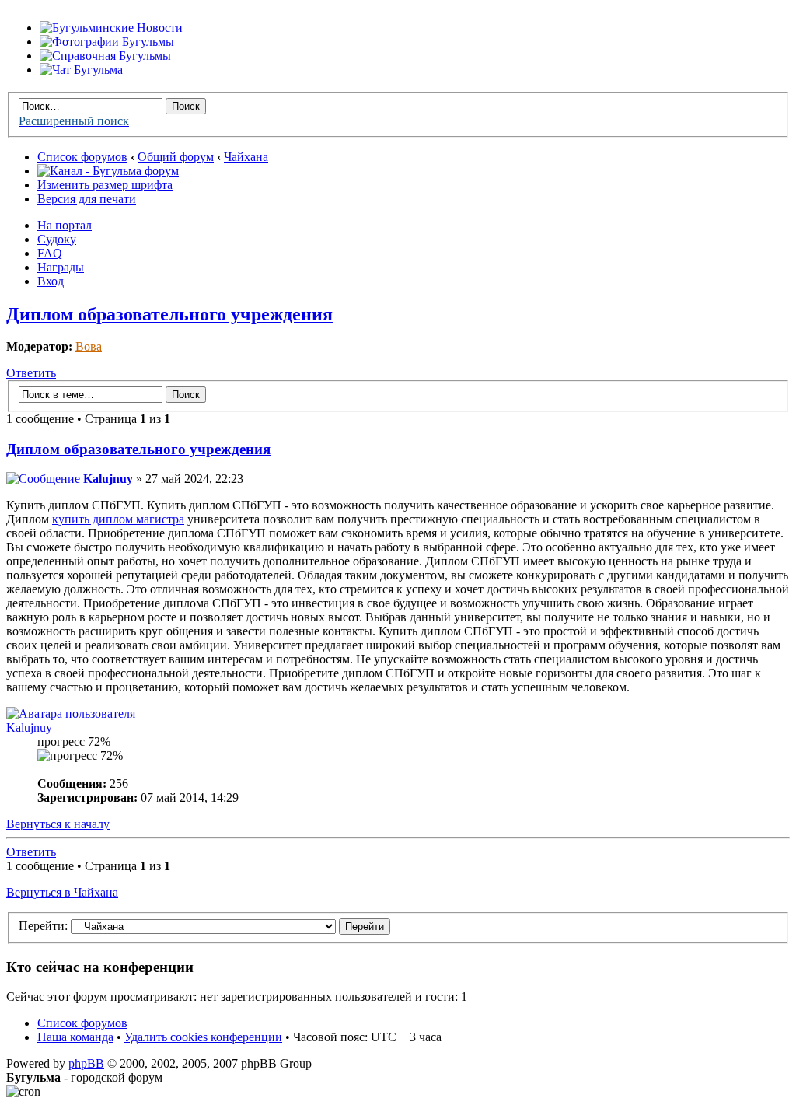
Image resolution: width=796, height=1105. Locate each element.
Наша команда (75, 1037)
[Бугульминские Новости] (111, 27)
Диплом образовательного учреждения (169, 314)
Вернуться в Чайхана (62, 892)
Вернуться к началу (58, 823)
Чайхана (246, 156)
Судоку (56, 239)
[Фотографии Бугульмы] (107, 41)
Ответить (31, 372)
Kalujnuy (108, 478)
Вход (50, 281)
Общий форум (176, 156)
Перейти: (43, 925)
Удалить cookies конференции (203, 1037)
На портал (64, 225)
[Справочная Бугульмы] (105, 55)
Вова (88, 346)
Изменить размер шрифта (105, 184)
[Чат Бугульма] (81, 69)
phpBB (86, 1063)
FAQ (49, 253)
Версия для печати (86, 198)
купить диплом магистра (118, 519)
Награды (60, 267)
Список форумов (82, 156)
